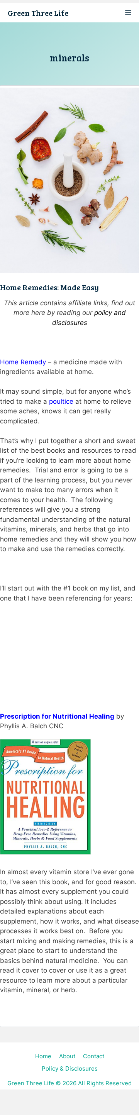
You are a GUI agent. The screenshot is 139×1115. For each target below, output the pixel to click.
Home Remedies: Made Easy (49, 287)
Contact (93, 1056)
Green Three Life (38, 12)
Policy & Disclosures (70, 1068)
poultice (61, 401)
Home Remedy (23, 362)
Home (43, 1056)
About (67, 1056)
